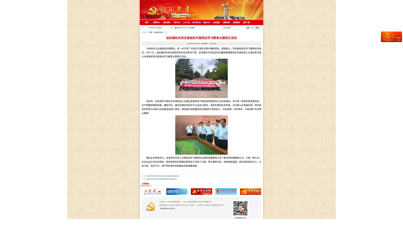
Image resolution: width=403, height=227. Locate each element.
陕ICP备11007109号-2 (168, 208)
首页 (150, 32)
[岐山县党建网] (201, 19)
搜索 (257, 28)
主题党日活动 (158, 32)
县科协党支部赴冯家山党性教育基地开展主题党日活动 (162, 179)
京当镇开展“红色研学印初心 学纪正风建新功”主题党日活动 (163, 176)
